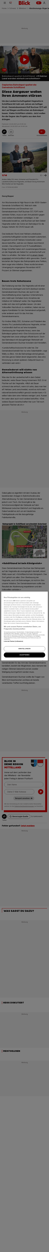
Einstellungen (24, 648)
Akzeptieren (24, 655)
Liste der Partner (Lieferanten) (13, 641)
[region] (24, 626)
